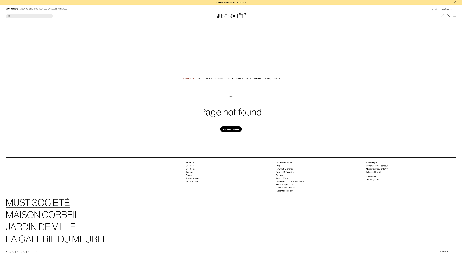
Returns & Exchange (284, 169)
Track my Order (373, 179)
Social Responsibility (285, 184)
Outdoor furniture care (285, 188)
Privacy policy (10, 252)
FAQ (278, 166)
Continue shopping (231, 129)
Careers (189, 172)
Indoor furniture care (285, 191)
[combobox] (29, 16)
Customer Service (284, 162)
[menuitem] (208, 78)
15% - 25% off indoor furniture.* (231, 2)
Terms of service (33, 252)
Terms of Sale (282, 178)
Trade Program (192, 178)
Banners (189, 175)
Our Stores (191, 169)
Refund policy (21, 252)
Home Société (192, 181)
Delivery (279, 175)
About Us (190, 162)
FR (455, 9)
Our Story (190, 166)
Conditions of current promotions (290, 181)
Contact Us (371, 176)
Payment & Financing (285, 172)
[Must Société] (231, 15)
